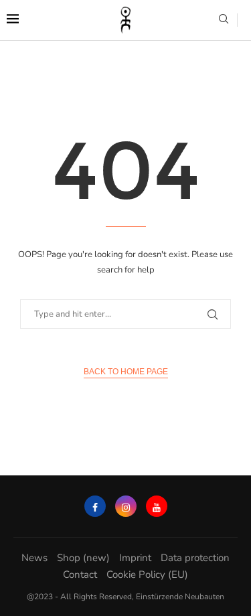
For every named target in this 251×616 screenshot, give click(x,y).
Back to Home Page (126, 371)
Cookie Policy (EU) (147, 574)
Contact (80, 574)
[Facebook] (95, 506)
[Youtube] (156, 506)
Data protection (195, 557)
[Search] (223, 20)
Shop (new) (83, 557)
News (34, 557)
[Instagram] (126, 506)
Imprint (135, 557)
